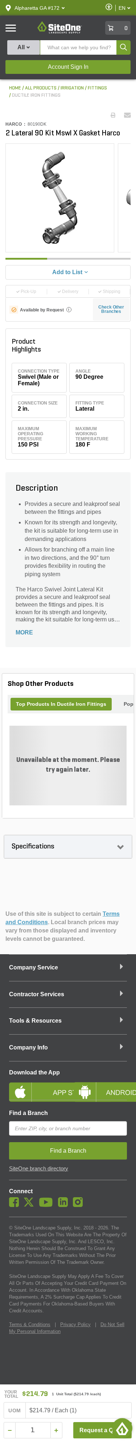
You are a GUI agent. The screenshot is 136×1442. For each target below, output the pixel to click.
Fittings (97, 88)
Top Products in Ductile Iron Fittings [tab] (61, 704)
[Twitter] (30, 1205)
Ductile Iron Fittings (36, 95)
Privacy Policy (75, 1324)
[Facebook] (15, 1205)
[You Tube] (48, 1205)
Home (15, 88)
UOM (14, 1410)
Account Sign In (68, 67)
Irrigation (72, 88)
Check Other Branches (111, 309)
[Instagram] (79, 1205)
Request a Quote (102, 1430)
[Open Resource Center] (122, 1428)
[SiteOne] (59, 32)
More (24, 632)
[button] (37, 8)
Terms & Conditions (29, 1324)
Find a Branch (28, 1113)
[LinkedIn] (64, 1205)
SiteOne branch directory (38, 1168)
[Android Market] (100, 1086)
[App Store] (36, 1086)
